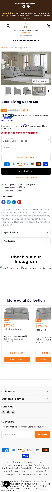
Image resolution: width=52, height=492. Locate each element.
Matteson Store (43, 471)
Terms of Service (10, 471)
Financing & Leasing (13, 465)
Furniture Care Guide (35, 465)
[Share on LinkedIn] (14, 202)
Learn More (7, 120)
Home (4, 47)
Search (8, 462)
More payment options (26, 178)
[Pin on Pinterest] (19, 202)
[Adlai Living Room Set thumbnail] (7, 90)
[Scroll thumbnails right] (48, 91)
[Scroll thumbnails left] (3, 91)
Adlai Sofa (40, 329)
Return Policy (27, 471)
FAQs (41, 462)
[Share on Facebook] (3, 202)
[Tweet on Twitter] (9, 202)
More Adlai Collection (26, 300)
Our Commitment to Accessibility (17, 468)
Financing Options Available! (20, 132)
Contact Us (31, 462)
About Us (19, 462)
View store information (13, 191)
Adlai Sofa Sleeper (13, 328)
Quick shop (16, 353)
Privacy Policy (41, 468)
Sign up (43, 434)
